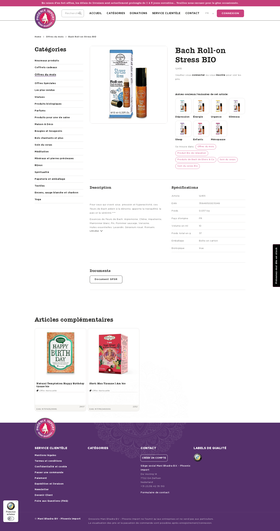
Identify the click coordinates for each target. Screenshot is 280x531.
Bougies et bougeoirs (48, 131)
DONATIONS (138, 13)
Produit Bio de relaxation (191, 153)
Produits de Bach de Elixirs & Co (195, 160)
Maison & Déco (44, 124)
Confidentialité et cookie (51, 467)
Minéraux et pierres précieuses (54, 158)
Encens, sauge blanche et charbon (56, 193)
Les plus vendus (45, 90)
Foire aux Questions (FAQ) (51, 501)
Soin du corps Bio (187, 166)
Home (38, 37)
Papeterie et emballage (50, 179)
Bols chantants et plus (49, 138)
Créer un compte (154, 458)
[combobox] (73, 13)
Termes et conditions (48, 461)
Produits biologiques (48, 104)
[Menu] (16, 502)
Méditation (42, 152)
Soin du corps (43, 145)
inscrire (220, 75)
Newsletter (42, 489)
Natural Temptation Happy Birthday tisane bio (60, 385)
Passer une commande (49, 472)
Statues (40, 97)
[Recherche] (80, 13)
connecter (198, 75)
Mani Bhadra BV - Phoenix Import (59, 519)
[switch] (11, 518)
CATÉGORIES (116, 13)
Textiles (40, 186)
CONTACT (192, 13)
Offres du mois (55, 37)
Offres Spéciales (45, 83)
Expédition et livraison (49, 484)
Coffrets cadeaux (46, 67)
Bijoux (39, 165)
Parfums (40, 111)
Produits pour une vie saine (52, 117)
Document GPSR (106, 279)
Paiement (41, 478)
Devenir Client (44, 495)
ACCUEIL (95, 13)
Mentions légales (45, 455)
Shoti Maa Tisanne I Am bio (107, 383)
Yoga (38, 199)
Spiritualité (42, 172)
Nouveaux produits (47, 61)
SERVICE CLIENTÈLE (166, 13)
